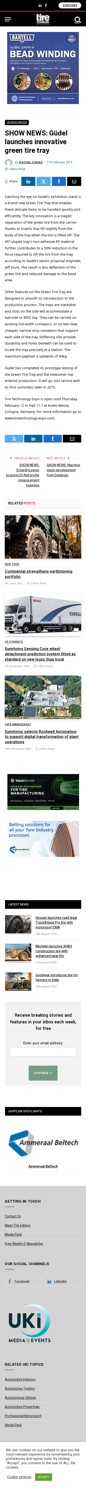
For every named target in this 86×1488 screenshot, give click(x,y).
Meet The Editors (18, 1225)
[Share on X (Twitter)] (44, 181)
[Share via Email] (74, 181)
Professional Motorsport (23, 1416)
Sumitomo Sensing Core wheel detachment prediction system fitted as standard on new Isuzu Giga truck (40, 654)
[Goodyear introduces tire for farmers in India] (18, 981)
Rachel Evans (31, 162)
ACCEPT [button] (43, 1477)
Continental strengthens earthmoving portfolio (38, 574)
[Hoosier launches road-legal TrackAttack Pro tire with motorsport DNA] (18, 924)
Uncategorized (17, 122)
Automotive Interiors (20, 1379)
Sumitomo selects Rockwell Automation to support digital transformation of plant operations (41, 737)
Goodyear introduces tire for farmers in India (57, 978)
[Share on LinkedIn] (28, 181)
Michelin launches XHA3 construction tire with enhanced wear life (54, 951)
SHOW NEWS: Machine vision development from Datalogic (63, 470)
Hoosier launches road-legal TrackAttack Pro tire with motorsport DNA (56, 922)
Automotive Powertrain (22, 1406)
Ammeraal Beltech (43, 1166)
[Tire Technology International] (43, 19)
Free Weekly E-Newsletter (24, 1243)
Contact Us (13, 1216)
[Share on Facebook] (59, 181)
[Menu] (8, 19)
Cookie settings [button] (19, 1477)
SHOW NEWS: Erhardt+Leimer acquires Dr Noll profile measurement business (22, 475)
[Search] (77, 19)
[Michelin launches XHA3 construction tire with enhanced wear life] (18, 953)
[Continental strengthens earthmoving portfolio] (43, 537)
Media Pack (13, 1234)
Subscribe (70, 5)
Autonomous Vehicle (20, 1397)
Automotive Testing (20, 1388)
